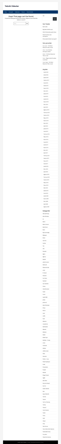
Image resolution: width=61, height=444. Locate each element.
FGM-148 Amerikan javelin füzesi (49, 32)
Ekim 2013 (46, 123)
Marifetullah (45, 326)
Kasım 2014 (46, 101)
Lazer (44, 313)
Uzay (44, 423)
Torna (44, 415)
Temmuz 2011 (47, 155)
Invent (44, 294)
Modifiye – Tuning (46, 340)
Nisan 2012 (46, 139)
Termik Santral (46, 410)
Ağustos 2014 (46, 109)
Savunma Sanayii (46, 383)
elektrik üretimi (46, 262)
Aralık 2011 (46, 144)
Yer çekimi (45, 434)
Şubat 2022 (46, 74)
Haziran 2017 (46, 80)
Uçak (44, 418)
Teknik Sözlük (30, 12)
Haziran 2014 (46, 115)
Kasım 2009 (46, 198)
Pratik (44, 364)
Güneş (44, 286)
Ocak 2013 (46, 131)
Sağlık (44, 377)
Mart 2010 (46, 187)
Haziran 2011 (46, 158)
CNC (43, 248)
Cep (43, 246)
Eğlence (44, 256)
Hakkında (17, 12)
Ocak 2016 (46, 83)
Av (43, 219)
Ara (43, 15)
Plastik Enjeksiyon (46, 361)
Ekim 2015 (46, 91)
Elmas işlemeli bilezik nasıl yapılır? (50, 39)
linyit (44, 318)
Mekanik (44, 329)
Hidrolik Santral (46, 289)
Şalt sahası (45, 380)
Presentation (45, 367)
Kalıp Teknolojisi (46, 305)
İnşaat (44, 291)
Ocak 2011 (46, 163)
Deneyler (44, 251)
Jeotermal (45, 302)
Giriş (6, 12)
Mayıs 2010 (46, 182)
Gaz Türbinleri (45, 283)
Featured (44, 275)
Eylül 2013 (46, 126)
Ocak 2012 (46, 142)
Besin (44, 229)
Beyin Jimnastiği (46, 232)
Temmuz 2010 (47, 177)
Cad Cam (44, 240)
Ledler (44, 316)
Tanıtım (44, 399)
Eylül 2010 (46, 171)
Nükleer (44, 348)
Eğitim (44, 254)
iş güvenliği (45, 297)
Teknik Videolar (12, 6)
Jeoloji (44, 299)
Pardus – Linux (46, 359)
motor (44, 342)
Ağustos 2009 (46, 206)
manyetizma (45, 324)
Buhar (44, 237)
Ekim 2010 (46, 169)
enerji (44, 270)
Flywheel (44, 281)
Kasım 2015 (46, 88)
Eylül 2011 (46, 152)
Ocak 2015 (46, 96)
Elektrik (44, 259)
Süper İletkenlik (46, 394)
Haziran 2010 (46, 179)
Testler (44, 412)
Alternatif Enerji (46, 213)
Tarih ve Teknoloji (46, 402)
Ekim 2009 (46, 201)
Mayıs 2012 (46, 136)
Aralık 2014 (46, 99)
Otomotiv (45, 356)
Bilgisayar (45, 235)
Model (44, 334)
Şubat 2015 (46, 93)
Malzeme (44, 321)
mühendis (45, 345)
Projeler (44, 369)
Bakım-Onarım (46, 224)
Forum (23, 12)
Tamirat (44, 396)
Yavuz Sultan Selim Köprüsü (48, 429)
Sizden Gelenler (46, 388)
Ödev (44, 353)
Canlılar (44, 243)
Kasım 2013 (46, 120)
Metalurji (44, 332)
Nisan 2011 (46, 161)
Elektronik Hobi (46, 267)
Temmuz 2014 (47, 112)
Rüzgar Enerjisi (46, 375)
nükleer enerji (45, 351)
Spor (44, 391)
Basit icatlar (45, 26)
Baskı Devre (45, 227)
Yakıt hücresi (45, 426)
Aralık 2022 (46, 72)
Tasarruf (44, 407)
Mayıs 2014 (46, 118)
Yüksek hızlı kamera (47, 437)
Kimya (44, 307)
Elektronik (45, 264)
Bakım (44, 221)
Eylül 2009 (46, 204)
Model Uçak (45, 337)
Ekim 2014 (46, 104)
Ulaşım (44, 421)
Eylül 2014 (46, 107)
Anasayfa (11, 12)
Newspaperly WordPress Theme (37, 442)
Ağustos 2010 (46, 174)
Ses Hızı (44, 386)
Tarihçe (44, 404)
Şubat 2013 (46, 128)
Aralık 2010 (46, 166)
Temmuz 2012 (47, 134)
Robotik (44, 372)
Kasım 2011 (46, 147)
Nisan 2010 (46, 185)
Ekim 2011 (46, 150)
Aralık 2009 (46, 196)
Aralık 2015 (46, 85)
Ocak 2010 (46, 193)
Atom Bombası (46, 216)
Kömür (44, 310)
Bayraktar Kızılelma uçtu (48, 29)
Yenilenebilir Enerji (46, 431)
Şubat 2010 (46, 190)
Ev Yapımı (45, 272)
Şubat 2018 (46, 77)
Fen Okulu (45, 278)
